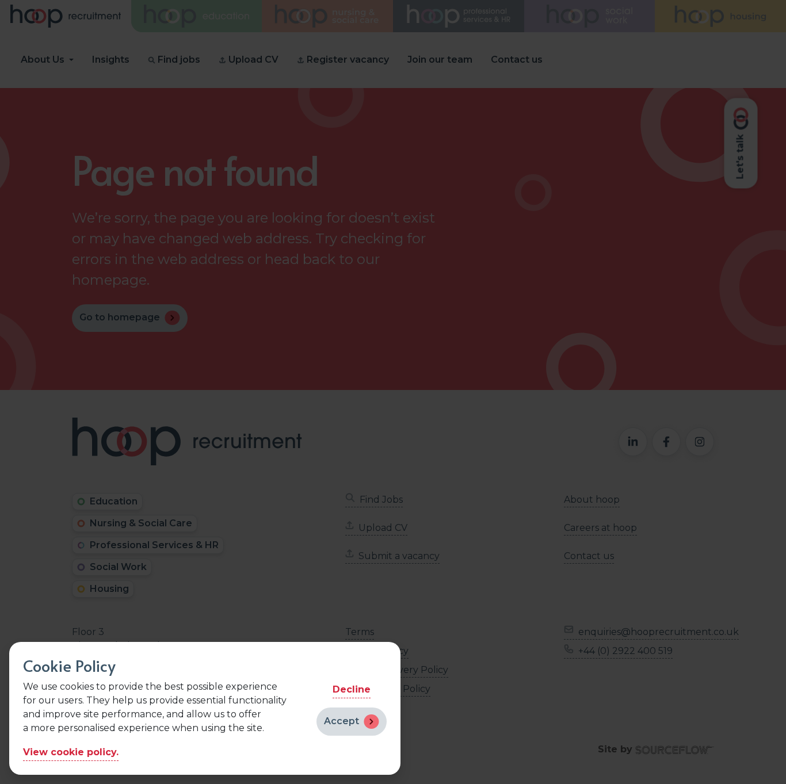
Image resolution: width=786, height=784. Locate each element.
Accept (341, 721)
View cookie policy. (71, 752)
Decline (352, 689)
